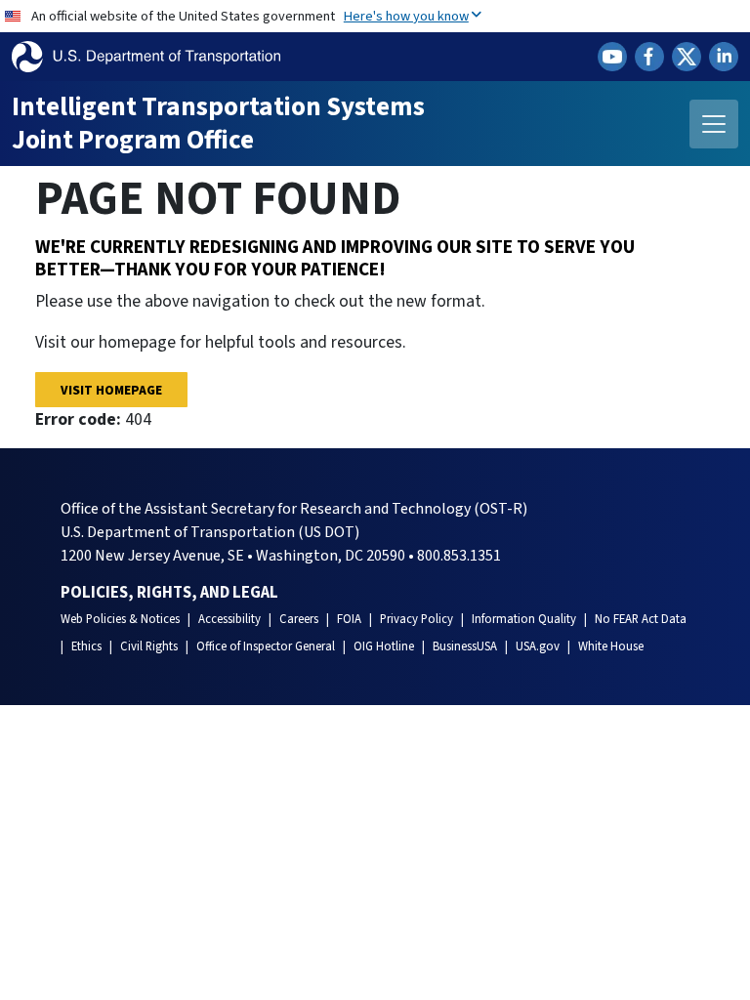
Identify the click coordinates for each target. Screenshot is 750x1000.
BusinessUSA (465, 646)
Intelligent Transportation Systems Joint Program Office (218, 123)
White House (611, 646)
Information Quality (524, 619)
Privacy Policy (416, 619)
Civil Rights (149, 646)
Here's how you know (406, 16)
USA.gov (538, 646)
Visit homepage (111, 390)
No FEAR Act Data (641, 619)
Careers (298, 619)
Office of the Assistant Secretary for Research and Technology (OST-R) (294, 509)
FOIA (349, 619)
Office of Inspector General (265, 646)
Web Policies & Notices (120, 619)
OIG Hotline (384, 646)
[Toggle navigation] (713, 124)
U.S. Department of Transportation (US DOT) (210, 532)
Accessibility (229, 619)
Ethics (86, 646)
